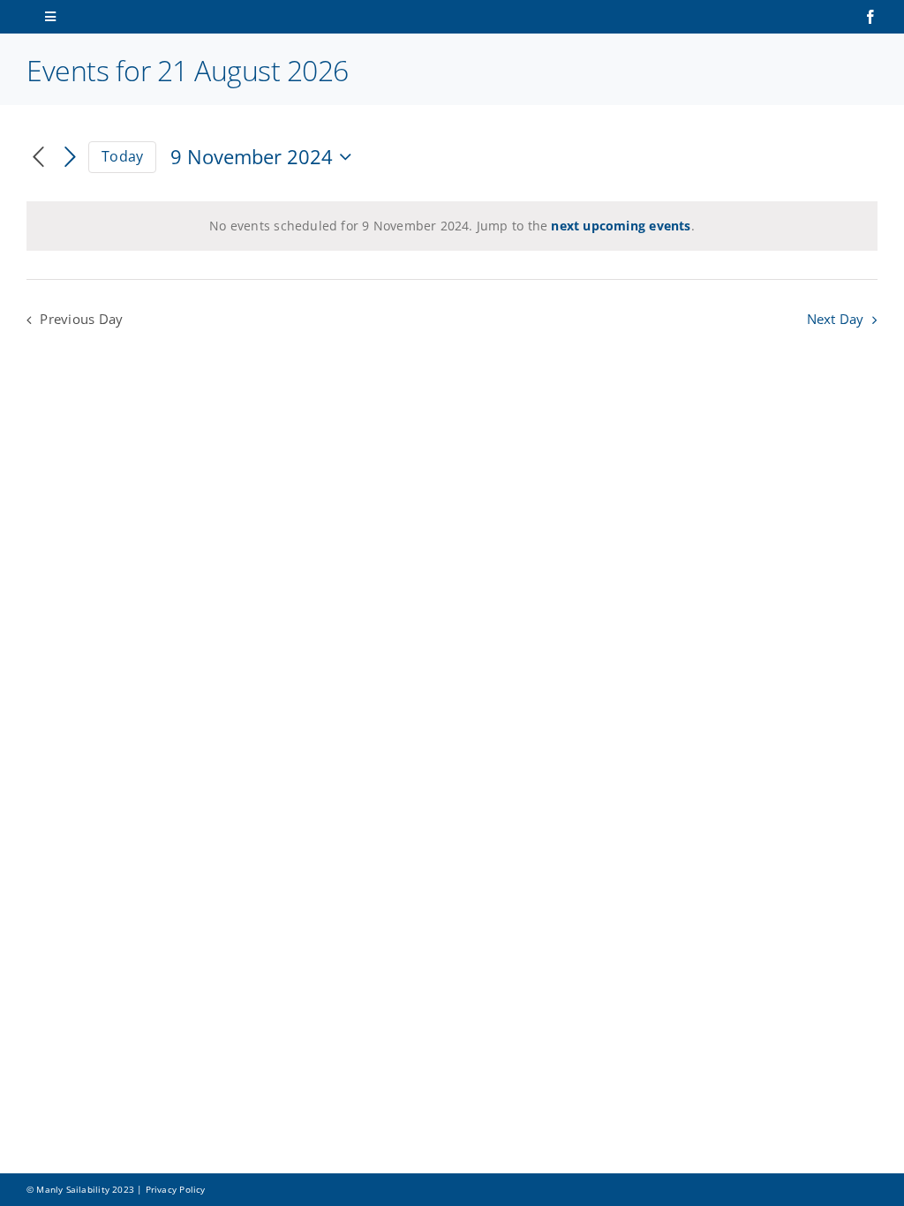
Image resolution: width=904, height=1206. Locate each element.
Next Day (835, 319)
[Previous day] (38, 158)
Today (122, 156)
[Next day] (70, 158)
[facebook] (870, 17)
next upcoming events (620, 225)
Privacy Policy (176, 1189)
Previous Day (81, 319)
